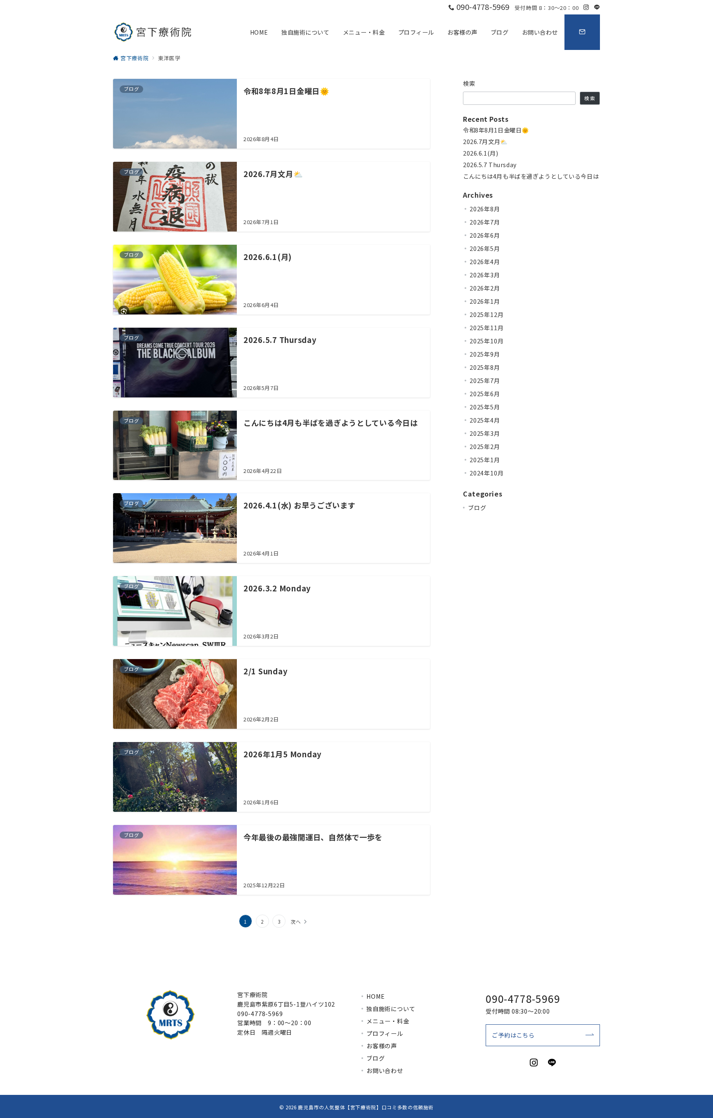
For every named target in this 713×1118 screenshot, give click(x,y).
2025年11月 (486, 328)
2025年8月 (485, 367)
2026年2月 (485, 288)
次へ (295, 921)
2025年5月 (485, 407)
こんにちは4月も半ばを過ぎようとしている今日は (531, 176)
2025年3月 (485, 433)
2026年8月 (485, 209)
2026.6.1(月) (480, 153)
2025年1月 (485, 460)
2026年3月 (485, 275)
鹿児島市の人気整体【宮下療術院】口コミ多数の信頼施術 (366, 1107)
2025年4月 (485, 420)
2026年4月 (485, 262)
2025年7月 (485, 380)
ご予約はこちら (513, 1035)
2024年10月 (486, 473)
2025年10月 (486, 341)
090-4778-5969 (260, 1013)
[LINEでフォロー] (597, 7)
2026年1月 (485, 301)
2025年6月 (485, 394)
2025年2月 (485, 446)
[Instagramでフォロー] (586, 7)
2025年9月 (485, 354)
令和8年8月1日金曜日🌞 (496, 130)
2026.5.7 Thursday (490, 165)
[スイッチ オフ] (582, 32)
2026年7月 (485, 222)
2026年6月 (485, 235)
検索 (469, 83)
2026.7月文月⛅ (485, 142)
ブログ (477, 507)
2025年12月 (486, 314)
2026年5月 (485, 248)
